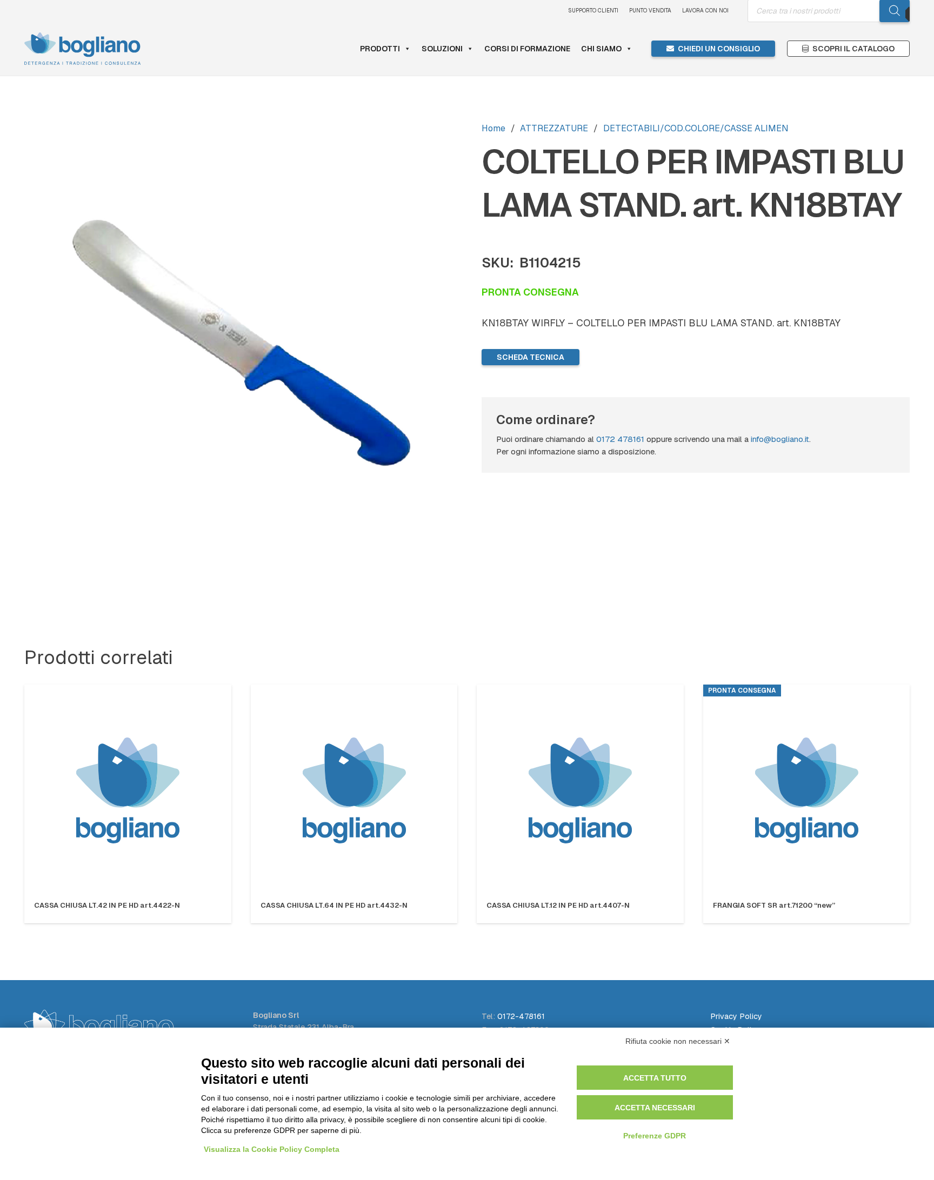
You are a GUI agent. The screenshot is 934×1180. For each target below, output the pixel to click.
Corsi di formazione (527, 48)
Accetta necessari (655, 1107)
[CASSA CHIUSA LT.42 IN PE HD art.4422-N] (127, 790)
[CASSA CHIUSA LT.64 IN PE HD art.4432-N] (354, 790)
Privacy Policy (736, 1016)
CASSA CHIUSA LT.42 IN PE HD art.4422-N (107, 905)
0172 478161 (620, 439)
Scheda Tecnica (530, 357)
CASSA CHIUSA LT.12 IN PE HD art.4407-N (558, 905)
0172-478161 (521, 1016)
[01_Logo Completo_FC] (82, 48)
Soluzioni (442, 48)
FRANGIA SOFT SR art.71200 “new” (774, 905)
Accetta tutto (654, 1078)
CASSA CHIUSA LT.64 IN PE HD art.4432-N (334, 905)
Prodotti (380, 48)
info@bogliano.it (780, 439)
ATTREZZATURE (554, 128)
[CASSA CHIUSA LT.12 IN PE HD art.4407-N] (580, 790)
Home (493, 128)
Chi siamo (601, 48)
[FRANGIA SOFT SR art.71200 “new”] (806, 790)
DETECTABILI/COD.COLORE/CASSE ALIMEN (696, 128)
